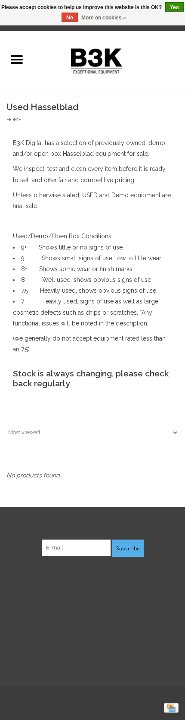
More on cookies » (103, 18)
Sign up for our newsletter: (93, 528)
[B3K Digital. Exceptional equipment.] (109, 60)
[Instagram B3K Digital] (108, 574)
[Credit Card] (170, 708)
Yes (174, 7)
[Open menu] (17, 59)
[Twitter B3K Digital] (92, 574)
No (69, 18)
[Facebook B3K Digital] (77, 574)
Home (14, 120)
